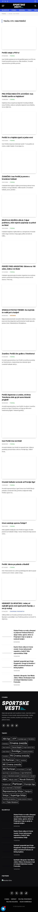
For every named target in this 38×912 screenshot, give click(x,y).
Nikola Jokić (13, 780)
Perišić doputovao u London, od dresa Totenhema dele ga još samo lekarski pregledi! (16, 397)
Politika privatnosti (25, 899)
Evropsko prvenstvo (28, 751)
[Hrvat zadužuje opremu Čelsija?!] (19, 508)
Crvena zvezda (18, 743)
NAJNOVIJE (5, 10)
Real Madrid (17, 787)
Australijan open (22, 739)
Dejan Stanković (6, 747)
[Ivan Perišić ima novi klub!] (19, 426)
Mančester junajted (13, 776)
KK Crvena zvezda (12, 764)
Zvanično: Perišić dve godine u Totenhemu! (18, 354)
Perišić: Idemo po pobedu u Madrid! (15, 564)
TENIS (29, 10)
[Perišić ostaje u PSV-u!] (19, 38)
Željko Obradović (12, 802)
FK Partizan (8, 760)
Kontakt (14, 899)
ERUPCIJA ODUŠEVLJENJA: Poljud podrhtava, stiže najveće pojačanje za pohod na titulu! (19, 222)
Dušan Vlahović (6, 751)
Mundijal (33, 776)
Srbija (5, 795)
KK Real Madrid (20, 769)
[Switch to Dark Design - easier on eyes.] (35, 1)
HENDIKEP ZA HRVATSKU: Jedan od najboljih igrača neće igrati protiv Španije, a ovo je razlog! (18, 605)
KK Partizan (9, 769)
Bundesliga (5, 743)
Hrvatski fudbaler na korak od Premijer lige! (18, 482)
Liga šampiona (26, 773)
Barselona (31, 739)
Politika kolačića (12, 901)
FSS (17, 760)
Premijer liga (29, 784)
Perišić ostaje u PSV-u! (10, 53)
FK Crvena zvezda (19, 755)
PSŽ (4, 787)
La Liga (28, 769)
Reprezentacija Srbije (13, 791)
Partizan (17, 783)
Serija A (28, 791)
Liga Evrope (5, 773)
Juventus (23, 760)
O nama (7, 899)
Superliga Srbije (18, 795)
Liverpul (4, 776)
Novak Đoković (27, 779)
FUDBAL (14, 10)
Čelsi (4, 802)
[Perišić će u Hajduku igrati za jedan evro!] (19, 122)
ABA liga (6, 739)
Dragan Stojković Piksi (29, 747)
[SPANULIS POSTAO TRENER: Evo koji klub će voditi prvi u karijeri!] (19, 295)
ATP (14, 739)
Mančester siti (25, 776)
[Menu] (3, 6)
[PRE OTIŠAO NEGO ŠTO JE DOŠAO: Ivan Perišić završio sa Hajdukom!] (19, 79)
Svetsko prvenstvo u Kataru (24, 799)
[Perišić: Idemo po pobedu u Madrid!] (19, 549)
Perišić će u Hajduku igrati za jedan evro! (17, 137)
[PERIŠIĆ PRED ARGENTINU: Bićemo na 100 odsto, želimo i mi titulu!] (19, 251)
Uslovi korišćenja (26, 901)
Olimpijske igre (6, 784)
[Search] (35, 6)
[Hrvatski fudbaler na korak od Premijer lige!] (19, 467)
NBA (5, 779)
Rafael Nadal (9, 787)
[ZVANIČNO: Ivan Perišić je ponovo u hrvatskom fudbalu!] (19, 161)
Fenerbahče (5, 756)
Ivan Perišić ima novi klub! (12, 441)
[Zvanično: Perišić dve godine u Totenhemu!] (19, 339)
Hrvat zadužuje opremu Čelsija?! (14, 523)
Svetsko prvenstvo (9, 799)
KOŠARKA (22, 10)
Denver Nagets (17, 747)
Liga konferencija (15, 773)
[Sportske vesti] (19, 6)
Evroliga (16, 751)
